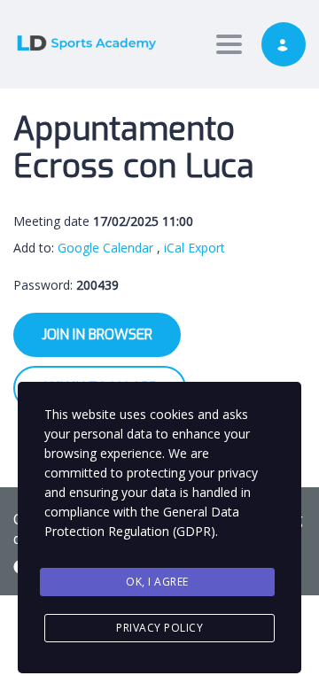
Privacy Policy (159, 627)
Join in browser (97, 334)
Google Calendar (105, 247)
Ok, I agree (157, 581)
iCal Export (194, 247)
